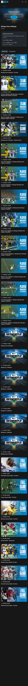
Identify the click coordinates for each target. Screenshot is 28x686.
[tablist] (8, 51)
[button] (22, 2)
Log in (19, 19)
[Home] (4, 2)
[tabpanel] (14, 330)
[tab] (4, 51)
